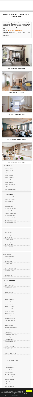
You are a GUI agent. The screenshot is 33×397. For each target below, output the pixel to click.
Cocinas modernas (9, 244)
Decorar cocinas (7, 230)
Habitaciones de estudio (10, 210)
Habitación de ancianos (10, 208)
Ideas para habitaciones (10, 213)
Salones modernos (9, 179)
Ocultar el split (8, 348)
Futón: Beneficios (9, 206)
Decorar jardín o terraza (10, 301)
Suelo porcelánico (9, 383)
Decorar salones (7, 165)
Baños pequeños (8, 275)
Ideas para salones (9, 170)
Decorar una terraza (9, 311)
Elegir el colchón (9, 201)
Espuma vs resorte (9, 203)
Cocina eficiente (8, 232)
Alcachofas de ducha (9, 256)
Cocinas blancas (8, 237)
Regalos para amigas (9, 376)
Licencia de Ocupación (10, 341)
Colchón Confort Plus (10, 196)
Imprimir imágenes (9, 339)
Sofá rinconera (8, 187)
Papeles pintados (9, 355)
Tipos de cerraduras (9, 386)
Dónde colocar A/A (9, 313)
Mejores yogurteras (9, 242)
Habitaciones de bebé (10, 215)
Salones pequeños (9, 182)
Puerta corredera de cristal (11, 365)
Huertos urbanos (8, 330)
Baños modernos (8, 273)
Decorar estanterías (9, 299)
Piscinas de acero (9, 358)
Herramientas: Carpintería (11, 327)
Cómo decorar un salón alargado (14, 30)
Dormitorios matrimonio (10, 225)
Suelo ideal (7, 381)
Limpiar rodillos (8, 344)
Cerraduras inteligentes (10, 287)
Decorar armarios (9, 292)
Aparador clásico (8, 283)
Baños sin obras (8, 261)
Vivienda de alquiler (9, 270)
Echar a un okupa (9, 315)
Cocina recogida (8, 235)
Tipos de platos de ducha (10, 268)
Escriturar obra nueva (10, 318)
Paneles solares (8, 351)
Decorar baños (7, 254)
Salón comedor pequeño (10, 189)
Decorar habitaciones (9, 194)
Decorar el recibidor (9, 297)
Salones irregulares (9, 177)
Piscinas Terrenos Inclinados (11, 360)
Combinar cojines (9, 168)
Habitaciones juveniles (10, 220)
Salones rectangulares (10, 184)
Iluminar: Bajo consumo (10, 337)
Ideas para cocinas (9, 239)
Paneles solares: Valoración (11, 353)
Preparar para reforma (10, 362)
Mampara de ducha (9, 266)
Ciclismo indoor (8, 290)
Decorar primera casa (9, 306)
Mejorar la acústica (9, 346)
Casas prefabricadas (9, 285)
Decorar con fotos (9, 294)
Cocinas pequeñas (9, 246)
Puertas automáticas (9, 367)
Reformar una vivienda (10, 374)
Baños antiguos (8, 259)
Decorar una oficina (9, 308)
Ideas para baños (8, 263)
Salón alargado (8, 172)
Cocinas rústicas (8, 249)
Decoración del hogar (9, 280)
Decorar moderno (9, 304)
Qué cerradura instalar (10, 369)
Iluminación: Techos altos (11, 334)
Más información (15, 395)
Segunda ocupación (9, 379)
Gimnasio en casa (9, 325)
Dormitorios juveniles (10, 199)
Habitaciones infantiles (10, 218)
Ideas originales (8, 332)
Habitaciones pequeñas (10, 222)
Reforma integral (9, 372)
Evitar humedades (9, 322)
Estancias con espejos (10, 320)
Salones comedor (9, 175)
